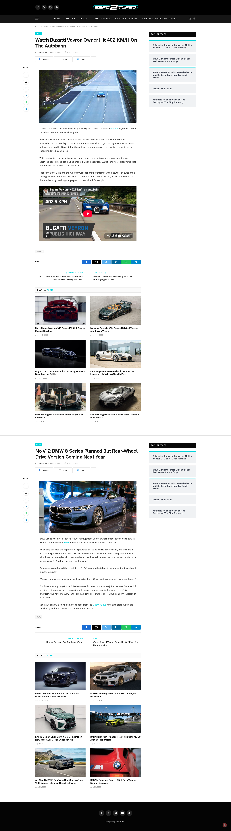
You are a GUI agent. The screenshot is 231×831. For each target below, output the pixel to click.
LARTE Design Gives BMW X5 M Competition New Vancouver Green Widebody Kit (58, 738)
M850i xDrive (99, 604)
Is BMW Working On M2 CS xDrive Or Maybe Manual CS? (113, 695)
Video (38, 33)
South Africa (103, 19)
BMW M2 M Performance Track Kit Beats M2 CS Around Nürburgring (115, 738)
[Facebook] (26, 75)
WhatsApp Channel (126, 19)
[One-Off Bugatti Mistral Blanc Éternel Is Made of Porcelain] (115, 397)
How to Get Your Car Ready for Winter (64, 642)
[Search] (190, 19)
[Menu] (37, 19)
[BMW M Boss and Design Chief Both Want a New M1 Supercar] (115, 762)
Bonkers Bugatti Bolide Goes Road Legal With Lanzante (59, 416)
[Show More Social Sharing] (93, 59)
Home (57, 19)
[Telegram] (26, 109)
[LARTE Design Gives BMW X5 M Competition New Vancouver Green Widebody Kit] (60, 719)
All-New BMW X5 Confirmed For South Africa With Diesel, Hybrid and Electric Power (59, 781)
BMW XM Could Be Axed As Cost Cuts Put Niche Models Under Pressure (57, 695)
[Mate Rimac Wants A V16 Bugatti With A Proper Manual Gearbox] (60, 310)
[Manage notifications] (225, 825)
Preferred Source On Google (159, 19)
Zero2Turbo (42, 52)
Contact (70, 19)
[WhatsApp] (26, 102)
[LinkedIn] (26, 95)
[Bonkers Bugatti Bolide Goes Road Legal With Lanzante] (60, 397)
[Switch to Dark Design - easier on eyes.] (194, 18)
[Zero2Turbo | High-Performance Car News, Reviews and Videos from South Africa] (115, 7)
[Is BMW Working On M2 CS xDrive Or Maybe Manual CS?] (115, 676)
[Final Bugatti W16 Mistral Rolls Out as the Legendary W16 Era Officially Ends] (115, 354)
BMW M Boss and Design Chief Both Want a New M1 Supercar (113, 781)
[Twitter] (26, 88)
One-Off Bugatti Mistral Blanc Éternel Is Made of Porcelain (114, 416)
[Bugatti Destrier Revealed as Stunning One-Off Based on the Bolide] (60, 354)
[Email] (26, 81)
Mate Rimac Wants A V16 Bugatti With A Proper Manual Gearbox (60, 329)
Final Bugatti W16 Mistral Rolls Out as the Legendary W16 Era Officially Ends (112, 373)
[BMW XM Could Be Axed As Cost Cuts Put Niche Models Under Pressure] (60, 676)
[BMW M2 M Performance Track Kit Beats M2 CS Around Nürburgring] (115, 719)
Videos (84, 19)
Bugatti (114, 128)
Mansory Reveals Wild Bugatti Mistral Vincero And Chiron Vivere (114, 329)
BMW (66, 542)
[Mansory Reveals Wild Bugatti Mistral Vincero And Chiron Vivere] (115, 310)
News (38, 444)
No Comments (72, 52)
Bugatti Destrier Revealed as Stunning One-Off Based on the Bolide (60, 373)
